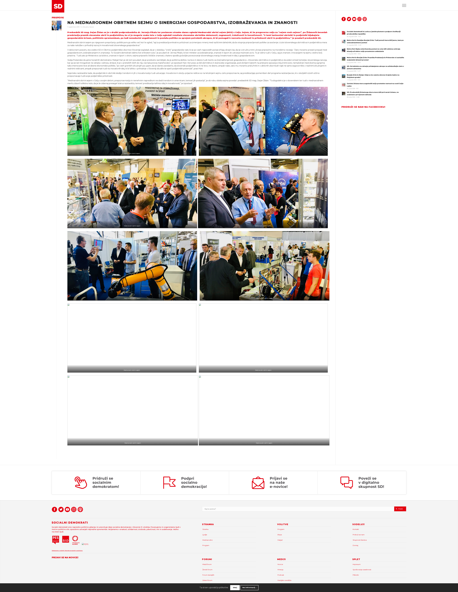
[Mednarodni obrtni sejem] (56, 25)
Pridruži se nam (358, 535)
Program (205, 545)
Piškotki (356, 575)
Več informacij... (249, 587)
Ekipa (280, 535)
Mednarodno (207, 540)
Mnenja (280, 570)
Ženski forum (207, 570)
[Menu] (403, 5)
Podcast (281, 575)
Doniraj (355, 545)
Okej (235, 587)
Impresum (357, 564)
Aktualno (86, 27)
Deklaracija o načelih (58, 550)
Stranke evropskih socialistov (74, 550)
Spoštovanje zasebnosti (362, 570)
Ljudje (204, 535)
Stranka (205, 529)
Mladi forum (207, 564)
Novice (91, 27)
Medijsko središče (284, 580)
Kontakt (356, 529)
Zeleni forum (207, 580)
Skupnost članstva (360, 540)
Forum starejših (208, 575)
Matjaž (280, 540)
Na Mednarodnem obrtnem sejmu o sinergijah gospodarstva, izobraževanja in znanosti (182, 22)
